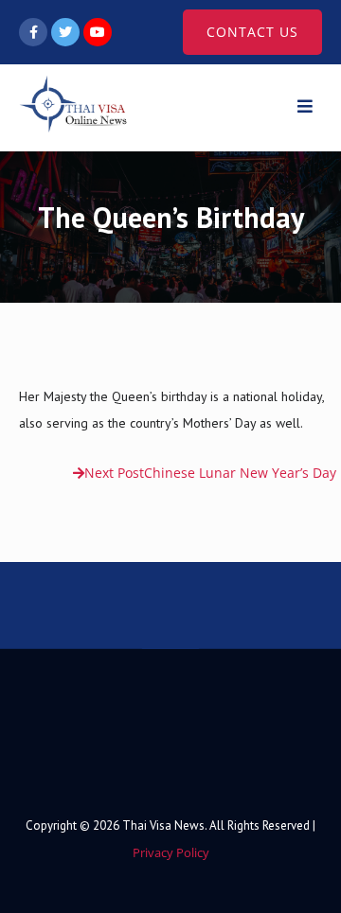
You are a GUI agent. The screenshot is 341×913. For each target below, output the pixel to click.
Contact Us (252, 32)
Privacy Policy (171, 852)
